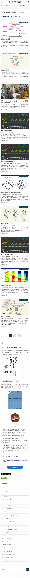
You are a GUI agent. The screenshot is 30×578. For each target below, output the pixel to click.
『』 (9, 347)
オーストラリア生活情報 (10, 521)
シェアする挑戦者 (15, 2)
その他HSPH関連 (8, 538)
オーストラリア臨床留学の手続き (12, 524)
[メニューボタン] (2, 2)
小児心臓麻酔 (5, 16)
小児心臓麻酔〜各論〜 (9, 557)
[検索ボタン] (28, 2)
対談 (5, 548)
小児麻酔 (6, 560)
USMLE (6, 496)
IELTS (6, 494)
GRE (5, 491)
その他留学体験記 (8, 500)
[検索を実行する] (27, 569)
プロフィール (15, 467)
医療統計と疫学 (8, 544)
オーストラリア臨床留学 (10, 515)
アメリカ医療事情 (8, 503)
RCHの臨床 (7, 518)
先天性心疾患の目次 (9, 554)
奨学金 (6, 541)
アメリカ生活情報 (8, 506)
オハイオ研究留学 (8, 508)
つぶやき (6, 511)
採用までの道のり (8, 526)
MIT (5, 535)
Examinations (7, 488)
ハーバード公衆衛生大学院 (11, 529)
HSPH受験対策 (8, 533)
